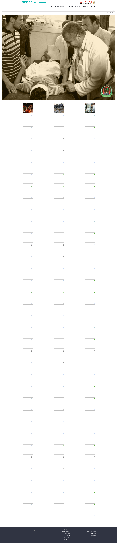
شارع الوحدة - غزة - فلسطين (39, 533)
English (35, 2)
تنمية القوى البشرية (67, 539)
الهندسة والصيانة (67, 541)
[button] (52, 7)
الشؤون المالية (68, 535)
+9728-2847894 (41, 535)
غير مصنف (108, 12)
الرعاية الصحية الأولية (92, 533)
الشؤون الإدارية (67, 533)
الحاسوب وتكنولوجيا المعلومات (65, 537)
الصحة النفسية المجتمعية (91, 531)
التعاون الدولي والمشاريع (66, 531)
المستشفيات (93, 535)
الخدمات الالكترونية (42, 2)
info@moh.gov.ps (41, 539)
